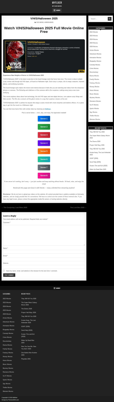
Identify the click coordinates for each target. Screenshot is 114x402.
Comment (6, 222)
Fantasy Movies (95, 83)
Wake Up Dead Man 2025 (98, 169)
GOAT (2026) (94, 158)
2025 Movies (40, 22)
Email (5, 256)
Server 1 (43, 119)
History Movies (94, 86)
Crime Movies (94, 68)
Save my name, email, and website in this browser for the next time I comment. (31, 271)
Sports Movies (94, 108)
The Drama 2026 (95, 141)
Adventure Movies (95, 54)
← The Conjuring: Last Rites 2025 (14, 207)
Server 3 (43, 135)
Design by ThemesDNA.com (10, 400)
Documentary (94, 72)
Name (5, 248)
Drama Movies (94, 76)
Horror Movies (48, 22)
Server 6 (43, 159)
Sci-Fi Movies (94, 105)
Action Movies (94, 50)
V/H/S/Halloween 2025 (44, 18)
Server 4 (43, 143)
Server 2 (43, 127)
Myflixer (57, 2)
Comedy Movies (95, 65)
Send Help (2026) (95, 162)
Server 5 (43, 151)
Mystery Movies (95, 97)
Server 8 (43, 175)
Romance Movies (95, 101)
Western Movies (95, 119)
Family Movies (94, 79)
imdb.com (34, 56)
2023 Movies (94, 36)
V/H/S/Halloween (36, 42)
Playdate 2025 (26, 359)
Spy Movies (93, 112)
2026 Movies (94, 46)
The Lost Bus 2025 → (78, 207)
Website (5, 263)
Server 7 (43, 167)
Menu (58, 10)
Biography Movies (95, 61)
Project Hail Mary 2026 (97, 145)
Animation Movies (95, 57)
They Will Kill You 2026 (97, 132)
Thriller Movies (94, 116)
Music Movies (94, 94)
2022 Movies (94, 32)
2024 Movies (94, 39)
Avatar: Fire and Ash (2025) (98, 165)
